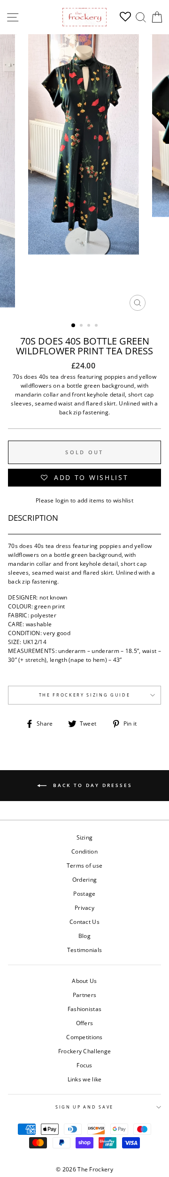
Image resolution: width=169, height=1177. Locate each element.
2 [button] (82, 326)
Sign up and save (84, 1107)
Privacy (84, 907)
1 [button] (73, 325)
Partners (84, 994)
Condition (84, 851)
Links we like (85, 1079)
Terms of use (85, 865)
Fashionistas (85, 1008)
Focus (84, 1065)
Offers (84, 1023)
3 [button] (89, 326)
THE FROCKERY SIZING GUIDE (85, 695)
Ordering (84, 879)
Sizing (85, 837)
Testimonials (84, 949)
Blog (84, 935)
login (62, 500)
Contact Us (84, 921)
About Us (84, 980)
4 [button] (97, 326)
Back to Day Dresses (91, 785)
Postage (84, 893)
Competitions (84, 1037)
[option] (84, 174)
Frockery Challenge (84, 1051)
